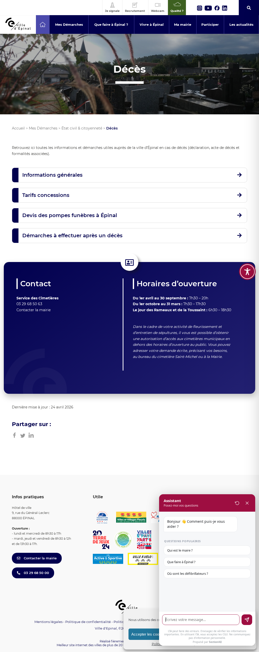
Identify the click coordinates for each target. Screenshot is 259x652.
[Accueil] (42, 24)
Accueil (18, 128)
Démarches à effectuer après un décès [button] (72, 235)
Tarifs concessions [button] (45, 195)
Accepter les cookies (148, 634)
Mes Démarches (43, 128)
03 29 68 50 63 (29, 304)
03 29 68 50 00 (36, 573)
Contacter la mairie (33, 310)
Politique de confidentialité (88, 622)
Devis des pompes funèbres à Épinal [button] (69, 215)
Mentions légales (48, 622)
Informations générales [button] (52, 175)
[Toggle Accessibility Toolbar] (247, 271)
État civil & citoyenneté (81, 128)
